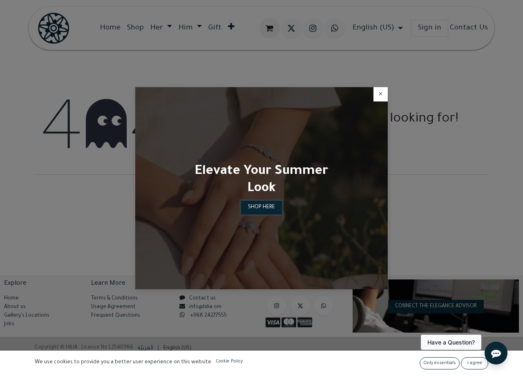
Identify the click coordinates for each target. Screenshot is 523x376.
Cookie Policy (229, 361)
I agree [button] (474, 363)
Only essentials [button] (439, 363)
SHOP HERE (261, 207)
